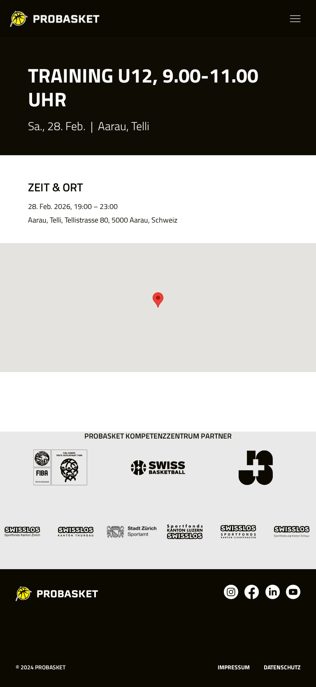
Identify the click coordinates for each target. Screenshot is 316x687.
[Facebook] (251, 592)
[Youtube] (293, 592)
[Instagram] (231, 592)
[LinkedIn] (272, 592)
